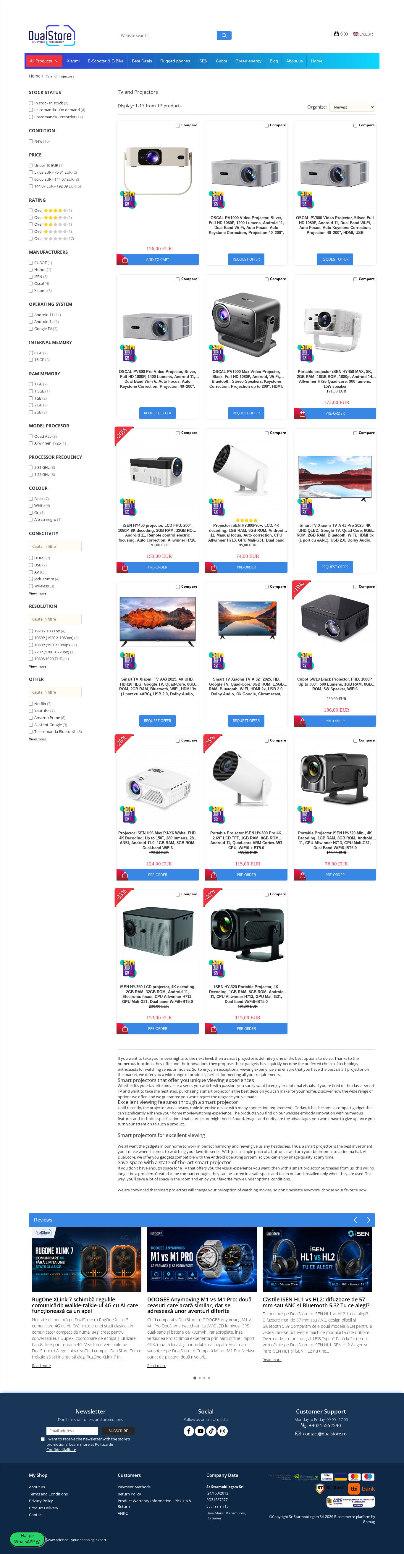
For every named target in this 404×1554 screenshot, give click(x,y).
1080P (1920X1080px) (53, 644)
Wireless (42, 586)
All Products (41, 61)
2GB (37, 412)
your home (306, 1091)
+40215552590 (324, 1425)
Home (316, 61)
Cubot (221, 61)
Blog (274, 61)
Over (39, 210)
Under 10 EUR (46, 165)
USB (37, 565)
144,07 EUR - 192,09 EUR (55, 186)
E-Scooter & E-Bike (106, 61)
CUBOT (40, 262)
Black (38, 498)
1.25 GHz (42, 474)
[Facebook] (189, 1431)
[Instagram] (222, 1431)
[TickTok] (211, 1431)
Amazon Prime (47, 717)
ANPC (123, 1513)
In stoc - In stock (48, 103)
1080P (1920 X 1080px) (53, 637)
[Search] (224, 35)
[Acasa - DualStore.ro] (58, 35)
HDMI (40, 557)
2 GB (38, 405)
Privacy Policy (41, 1500)
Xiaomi (73, 61)
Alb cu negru (45, 519)
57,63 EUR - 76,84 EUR (53, 172)
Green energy (248, 61)
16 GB (39, 359)
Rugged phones (175, 61)
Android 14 (44, 321)
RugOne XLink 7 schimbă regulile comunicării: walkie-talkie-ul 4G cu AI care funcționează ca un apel (85, 1305)
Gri (36, 512)
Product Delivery (43, 1508)
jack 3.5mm (44, 578)
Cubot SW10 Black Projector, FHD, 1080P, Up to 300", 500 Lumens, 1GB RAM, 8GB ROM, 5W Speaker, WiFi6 (335, 684)
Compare (189, 124)
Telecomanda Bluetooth (55, 731)
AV (36, 572)
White (39, 505)
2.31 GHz (42, 467)
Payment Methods (134, 1487)
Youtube (41, 710)
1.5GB (39, 391)
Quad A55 (42, 436)
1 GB (38, 384)
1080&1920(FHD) (49, 658)
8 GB (38, 353)
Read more (41, 1365)
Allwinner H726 (47, 443)
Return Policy (129, 1494)
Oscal (39, 283)
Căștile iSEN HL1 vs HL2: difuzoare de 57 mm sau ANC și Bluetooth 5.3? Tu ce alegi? (316, 1302)
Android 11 (44, 314)
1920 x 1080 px (47, 631)
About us (294, 61)
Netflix (40, 703)
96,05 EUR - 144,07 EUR (54, 179)
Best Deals (142, 61)
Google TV (43, 328)
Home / (36, 76)
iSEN (203, 61)
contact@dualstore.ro (324, 1434)
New (38, 141)
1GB (37, 398)
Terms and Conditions (48, 1494)
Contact (36, 1514)
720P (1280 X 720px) (51, 652)
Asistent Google (48, 724)
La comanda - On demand (57, 109)
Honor (40, 269)
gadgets (167, 1157)
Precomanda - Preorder (54, 116)
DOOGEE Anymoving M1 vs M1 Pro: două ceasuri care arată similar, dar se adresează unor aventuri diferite (199, 1305)
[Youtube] (200, 1431)
